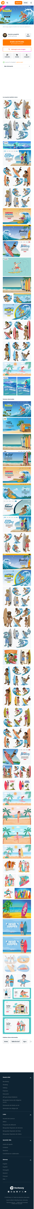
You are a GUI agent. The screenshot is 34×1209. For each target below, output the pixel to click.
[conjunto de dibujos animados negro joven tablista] (17, 361)
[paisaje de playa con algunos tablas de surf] (17, 284)
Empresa (5, 1186)
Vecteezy (5, 1180)
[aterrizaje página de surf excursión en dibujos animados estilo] (17, 468)
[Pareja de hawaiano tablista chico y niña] (7, 798)
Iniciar (25, 2)
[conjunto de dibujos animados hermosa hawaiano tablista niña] (17, 340)
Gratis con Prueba (17, 42)
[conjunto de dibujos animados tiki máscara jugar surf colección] (17, 627)
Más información (8, 65)
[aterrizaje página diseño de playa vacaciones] (17, 232)
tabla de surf (15, 1137)
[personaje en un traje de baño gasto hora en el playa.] (10, 933)
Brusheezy (6, 1177)
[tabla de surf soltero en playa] (17, 990)
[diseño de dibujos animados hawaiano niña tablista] (11, 667)
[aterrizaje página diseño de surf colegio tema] (17, 157)
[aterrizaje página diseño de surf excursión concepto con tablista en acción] (17, 248)
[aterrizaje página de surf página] (11, 308)
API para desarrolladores (10, 1192)
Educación (6, 1189)
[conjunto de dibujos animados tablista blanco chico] (17, 197)
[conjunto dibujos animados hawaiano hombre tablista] (17, 176)
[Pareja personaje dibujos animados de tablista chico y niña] (8, 683)
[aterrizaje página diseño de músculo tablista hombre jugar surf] (17, 419)
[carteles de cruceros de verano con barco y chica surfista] (17, 396)
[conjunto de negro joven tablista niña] (17, 723)
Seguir (28, 36)
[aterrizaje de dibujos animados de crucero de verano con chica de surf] (17, 144)
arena (6, 1137)
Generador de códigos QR (10, 1204)
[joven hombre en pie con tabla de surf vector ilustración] (9, 1061)
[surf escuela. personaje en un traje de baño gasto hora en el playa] (10, 947)
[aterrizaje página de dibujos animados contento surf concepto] (17, 215)
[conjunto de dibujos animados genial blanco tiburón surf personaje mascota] (17, 129)
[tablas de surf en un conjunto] (11, 974)
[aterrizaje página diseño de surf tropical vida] (17, 517)
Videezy (5, 1183)
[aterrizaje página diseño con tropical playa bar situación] (17, 435)
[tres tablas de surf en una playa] (10, 919)
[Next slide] (27, 1137)
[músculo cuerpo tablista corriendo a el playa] (8, 297)
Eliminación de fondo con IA (11, 1200)
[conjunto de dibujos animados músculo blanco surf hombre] (17, 109)
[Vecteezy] (3, 2)
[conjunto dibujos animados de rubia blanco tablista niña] (17, 744)
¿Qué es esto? (19, 62)
